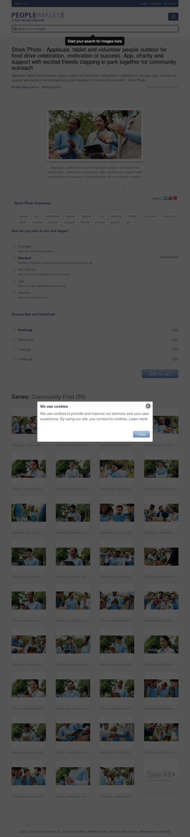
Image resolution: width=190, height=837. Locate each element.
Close (141, 434)
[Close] (148, 406)
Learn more (138, 418)
